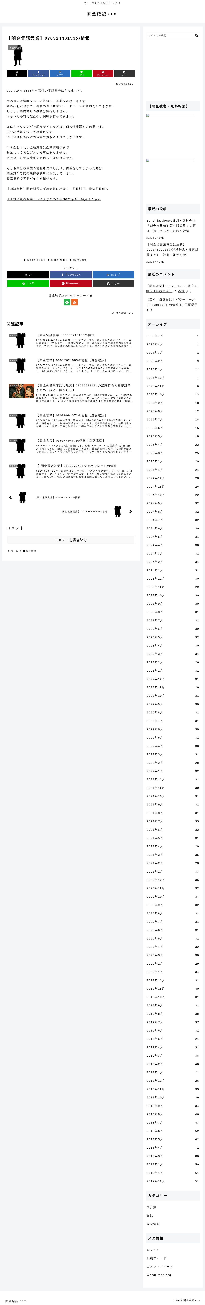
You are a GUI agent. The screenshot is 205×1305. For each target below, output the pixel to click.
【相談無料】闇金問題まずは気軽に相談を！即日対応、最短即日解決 (58, 188)
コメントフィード (160, 1266)
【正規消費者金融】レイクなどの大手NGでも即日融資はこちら (54, 199)
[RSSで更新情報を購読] (74, 302)
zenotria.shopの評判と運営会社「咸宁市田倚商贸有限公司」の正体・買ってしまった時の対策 (171, 226)
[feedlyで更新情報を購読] (67, 302)
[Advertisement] (31, 227)
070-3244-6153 (36, 260)
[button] (124, 73)
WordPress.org (159, 1275)
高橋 (181, 291)
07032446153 (59, 260)
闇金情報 (15, 260)
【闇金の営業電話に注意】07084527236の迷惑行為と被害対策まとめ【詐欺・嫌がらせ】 (172, 249)
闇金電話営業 (80, 260)
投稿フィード (156, 1258)
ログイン (153, 1249)
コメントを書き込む (70, 540)
